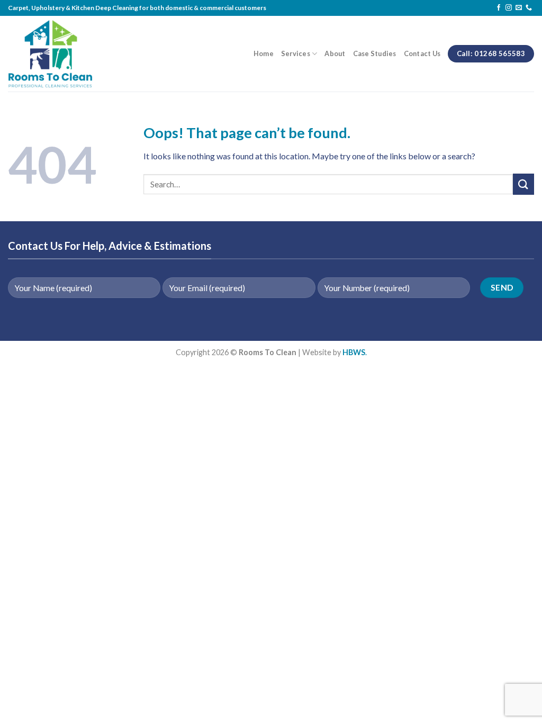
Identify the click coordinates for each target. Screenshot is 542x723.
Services (295, 53)
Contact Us (422, 53)
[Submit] (523, 184)
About (334, 53)
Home (264, 53)
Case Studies (374, 53)
